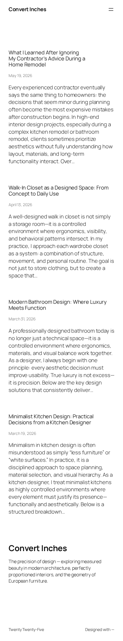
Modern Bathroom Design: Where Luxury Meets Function (57, 305)
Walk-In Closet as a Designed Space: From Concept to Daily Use (59, 190)
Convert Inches (27, 9)
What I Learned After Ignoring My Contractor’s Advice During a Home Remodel (47, 58)
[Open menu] (111, 9)
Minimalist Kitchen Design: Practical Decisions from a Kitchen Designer (51, 419)
